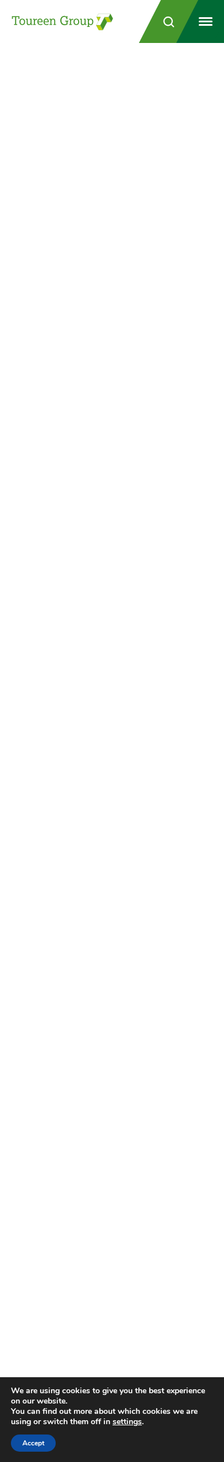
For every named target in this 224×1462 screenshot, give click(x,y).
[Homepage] (63, 21)
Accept (33, 1443)
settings (127, 1422)
